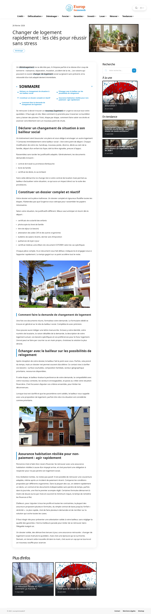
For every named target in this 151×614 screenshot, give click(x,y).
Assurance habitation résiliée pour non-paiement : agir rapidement (74, 99)
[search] (136, 8)
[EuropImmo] (75, 7)
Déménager (19, 51)
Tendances (61, 586)
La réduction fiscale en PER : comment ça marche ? (29, 587)
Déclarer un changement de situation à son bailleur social (34, 92)
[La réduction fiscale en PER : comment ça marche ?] (33, 579)
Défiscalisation (21, 584)
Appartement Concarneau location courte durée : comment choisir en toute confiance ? (119, 129)
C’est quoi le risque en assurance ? (75, 588)
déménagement (26, 67)
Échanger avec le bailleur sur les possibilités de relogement (71, 92)
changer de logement (43, 74)
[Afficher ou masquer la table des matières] (66, 86)
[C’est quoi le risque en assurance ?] (75, 579)
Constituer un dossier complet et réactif (35, 98)
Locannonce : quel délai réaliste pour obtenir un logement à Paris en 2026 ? (119, 148)
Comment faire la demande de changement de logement (33, 103)
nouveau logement (54, 110)
